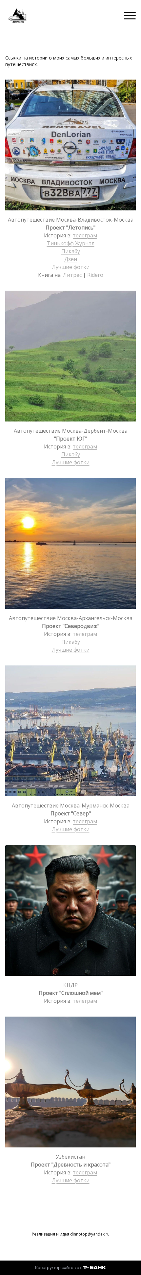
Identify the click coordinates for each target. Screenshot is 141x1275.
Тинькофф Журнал (70, 243)
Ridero (95, 274)
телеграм (85, 235)
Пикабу (70, 251)
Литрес (72, 274)
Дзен (70, 259)
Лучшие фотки (71, 267)
